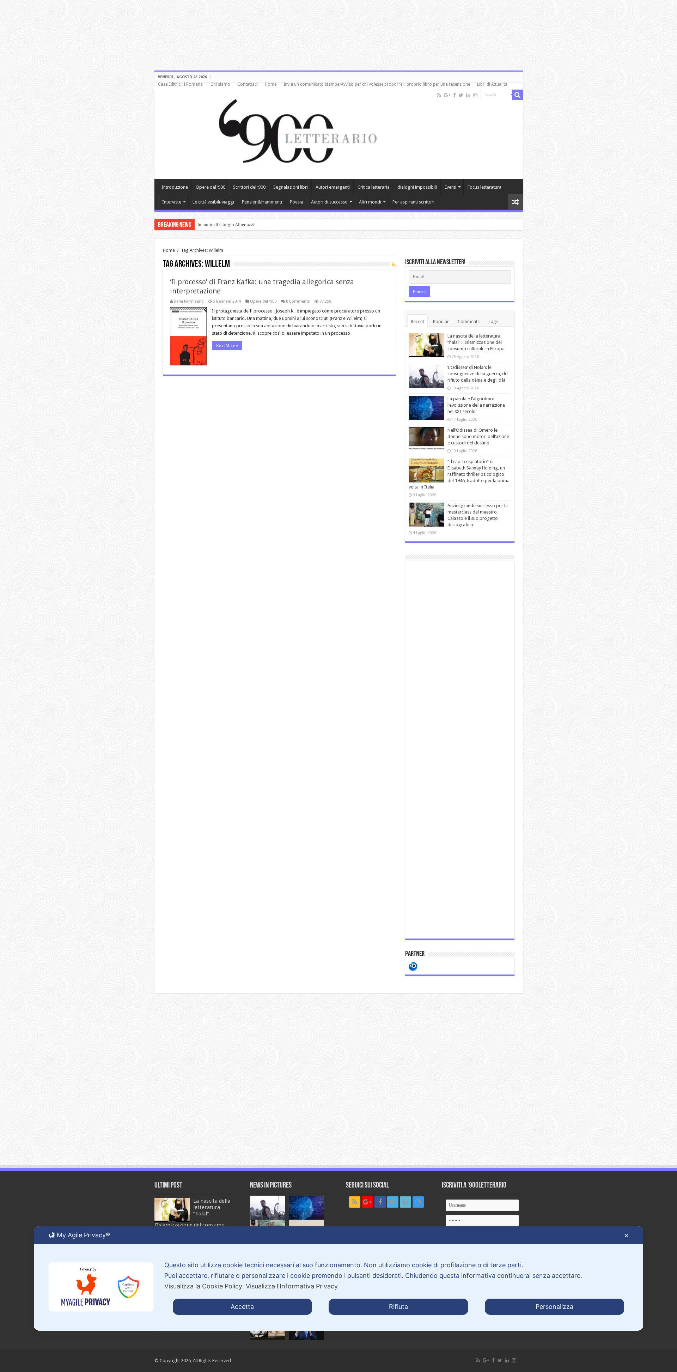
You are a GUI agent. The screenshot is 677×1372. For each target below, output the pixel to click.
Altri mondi (370, 202)
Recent (417, 321)
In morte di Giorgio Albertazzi (226, 224)
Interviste (171, 202)
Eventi (450, 187)
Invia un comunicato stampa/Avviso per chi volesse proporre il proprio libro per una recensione (376, 84)
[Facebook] (454, 95)
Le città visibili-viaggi (213, 202)
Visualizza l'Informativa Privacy (292, 1286)
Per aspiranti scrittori (413, 202)
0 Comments (298, 301)
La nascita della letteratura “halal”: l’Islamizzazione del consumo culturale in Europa (476, 342)
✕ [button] (626, 1235)
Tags (493, 321)
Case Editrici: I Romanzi (180, 84)
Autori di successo (329, 202)
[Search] (517, 95)
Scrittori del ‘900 (249, 187)
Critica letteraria (374, 187)
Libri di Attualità (492, 84)
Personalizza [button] (554, 1306)
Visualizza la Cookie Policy (203, 1286)
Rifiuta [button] (398, 1306)
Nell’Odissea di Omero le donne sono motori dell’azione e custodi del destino (478, 436)
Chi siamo (220, 84)
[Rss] (439, 95)
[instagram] (475, 95)
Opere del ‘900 (210, 187)
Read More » (227, 345)
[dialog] (338, 1278)
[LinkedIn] (468, 95)
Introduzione (174, 187)
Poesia (296, 202)
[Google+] (447, 95)
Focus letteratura (484, 187)
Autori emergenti (333, 187)
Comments (469, 321)
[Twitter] (461, 95)
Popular (441, 321)
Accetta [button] (242, 1306)
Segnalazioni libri (290, 187)
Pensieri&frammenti (262, 202)
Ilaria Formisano (189, 301)
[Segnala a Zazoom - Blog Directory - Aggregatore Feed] (413, 966)
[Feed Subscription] (394, 264)
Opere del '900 (263, 301)
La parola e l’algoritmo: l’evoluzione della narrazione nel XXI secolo (476, 405)
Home (270, 84)
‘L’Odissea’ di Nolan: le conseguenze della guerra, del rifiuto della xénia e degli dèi (477, 374)
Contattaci (247, 84)
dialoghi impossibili (417, 187)
